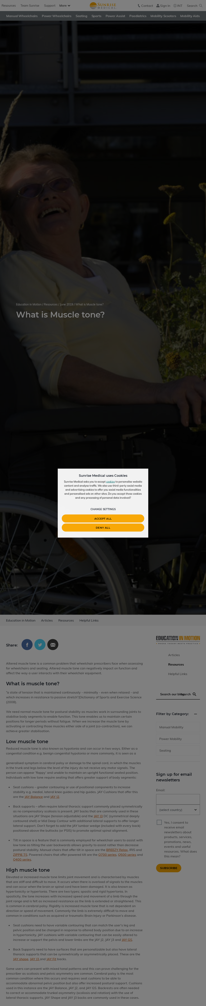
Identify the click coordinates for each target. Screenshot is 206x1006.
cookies (110, 481)
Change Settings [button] (103, 509)
